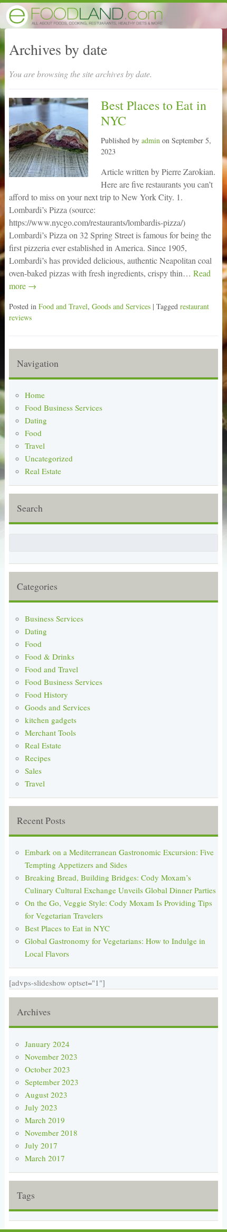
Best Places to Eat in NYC (153, 113)
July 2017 (41, 1145)
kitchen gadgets (51, 720)
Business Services (54, 618)
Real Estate (43, 471)
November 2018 (51, 1132)
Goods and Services (121, 306)
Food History (46, 694)
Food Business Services (63, 407)
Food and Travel (63, 306)
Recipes (38, 758)
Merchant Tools (50, 732)
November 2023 (51, 1056)
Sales (33, 770)
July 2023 (41, 1107)
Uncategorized (49, 458)
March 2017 (45, 1158)
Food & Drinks (49, 656)
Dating (36, 420)
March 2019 (45, 1120)
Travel (35, 445)
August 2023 (46, 1094)
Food (33, 433)
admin (150, 140)
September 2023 (52, 1082)
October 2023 (47, 1069)
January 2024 (47, 1044)
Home (35, 395)
